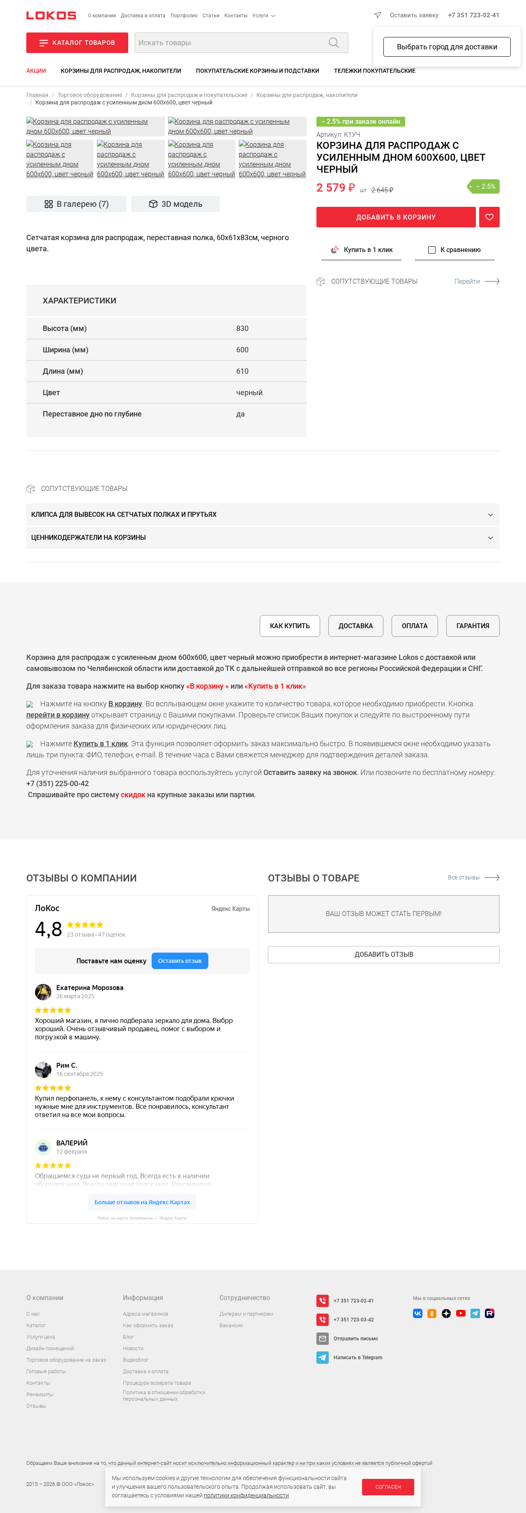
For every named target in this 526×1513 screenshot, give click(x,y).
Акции (36, 70)
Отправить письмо (356, 1339)
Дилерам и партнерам (246, 1314)
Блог (128, 1337)
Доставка (356, 626)
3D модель (182, 204)
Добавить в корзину (396, 217)
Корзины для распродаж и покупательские (189, 95)
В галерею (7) (83, 204)
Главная (37, 95)
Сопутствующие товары (405, 281)
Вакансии (231, 1325)
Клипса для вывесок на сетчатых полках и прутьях (124, 514)
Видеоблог (135, 1360)
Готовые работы (46, 1371)
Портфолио (184, 16)
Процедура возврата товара (157, 1383)
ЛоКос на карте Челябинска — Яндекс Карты (142, 1218)
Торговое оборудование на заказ (66, 1360)
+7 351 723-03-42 (354, 1320)
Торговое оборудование (90, 95)
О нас (33, 1314)
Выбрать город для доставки (447, 46)
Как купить (290, 626)
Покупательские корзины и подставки (257, 70)
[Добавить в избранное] (489, 216)
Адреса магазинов (145, 1314)
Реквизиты (39, 1394)
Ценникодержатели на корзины (88, 537)
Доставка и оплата (143, 16)
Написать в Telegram (358, 1357)
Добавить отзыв (384, 954)
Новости (133, 1348)
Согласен (388, 1487)
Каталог (36, 1325)
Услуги (260, 16)
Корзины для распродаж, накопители (121, 70)
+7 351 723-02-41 (474, 15)
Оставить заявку (414, 15)
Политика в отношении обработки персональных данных (164, 1395)
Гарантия (473, 626)
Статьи (211, 16)
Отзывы (36, 1406)
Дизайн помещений (50, 1348)
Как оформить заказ (148, 1325)
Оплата (415, 626)
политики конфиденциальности (246, 1495)
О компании (102, 16)
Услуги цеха (40, 1337)
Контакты (235, 16)
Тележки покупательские (374, 70)
